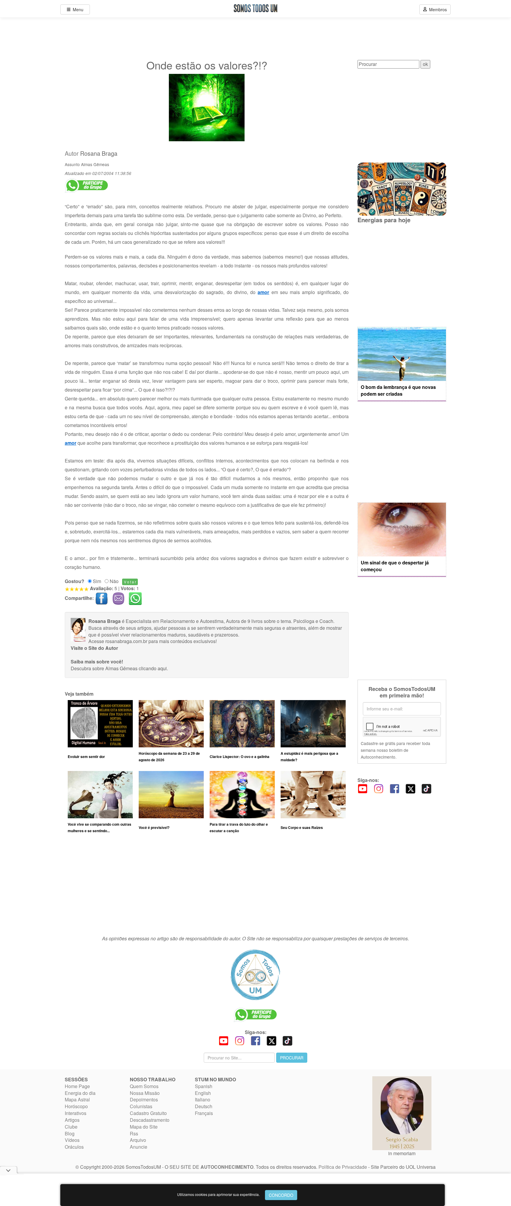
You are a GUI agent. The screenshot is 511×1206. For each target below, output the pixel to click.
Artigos (72, 1119)
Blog (70, 1133)
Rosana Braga (98, 153)
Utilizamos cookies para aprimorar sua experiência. (218, 1194)
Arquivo (138, 1140)
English (203, 1093)
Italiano (202, 1099)
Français (204, 1113)
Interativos (75, 1113)
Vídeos (72, 1140)
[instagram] (378, 788)
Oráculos (74, 1146)
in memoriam (401, 1153)
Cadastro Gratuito (148, 1113)
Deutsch (203, 1106)
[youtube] (363, 788)
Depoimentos (144, 1099)
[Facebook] (394, 788)
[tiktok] (426, 788)
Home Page (77, 1086)
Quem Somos (144, 1086)
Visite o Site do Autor (94, 648)
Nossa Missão (145, 1093)
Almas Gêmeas (95, 164)
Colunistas (141, 1106)
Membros (437, 9)
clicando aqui (153, 668)
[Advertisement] (207, 887)
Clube (71, 1126)
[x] (410, 788)
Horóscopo (76, 1106)
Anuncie (138, 1146)
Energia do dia (80, 1093)
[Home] (255, 974)
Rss (134, 1133)
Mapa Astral (77, 1099)
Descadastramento (149, 1119)
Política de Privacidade (342, 1166)
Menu (76, 9)
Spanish (203, 1086)
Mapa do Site (144, 1126)
